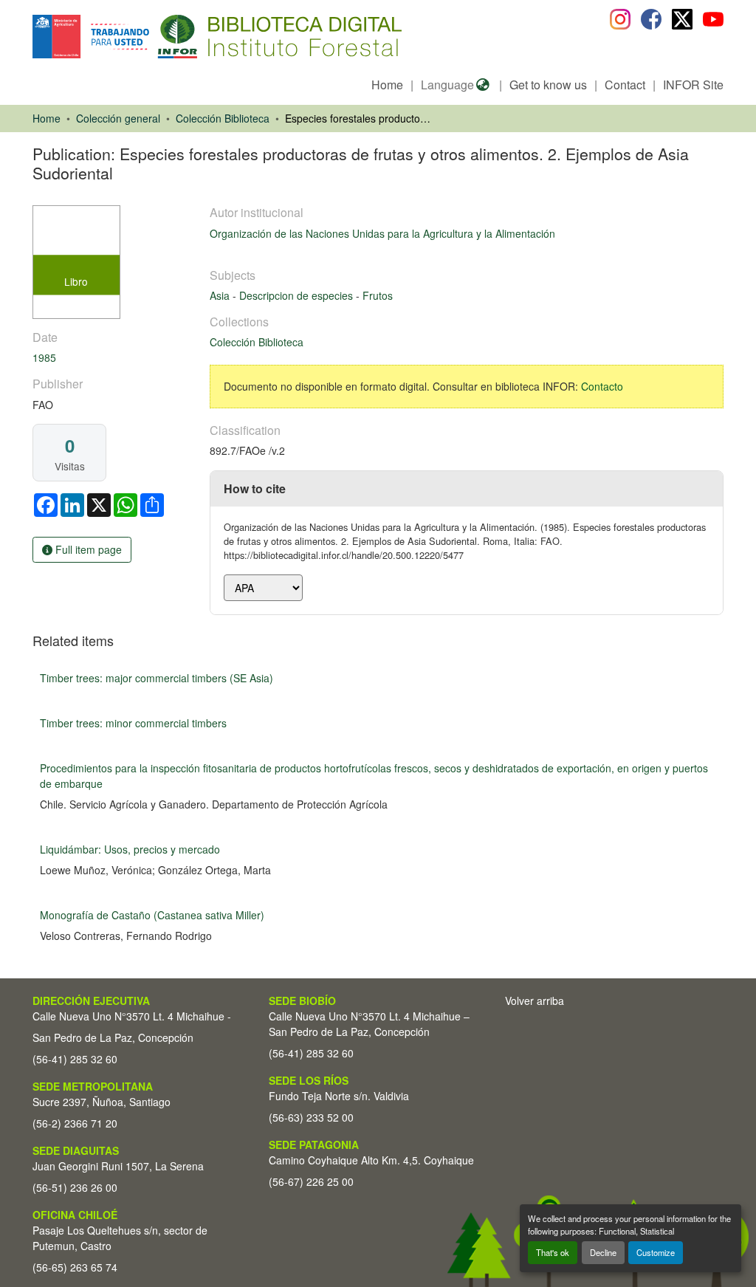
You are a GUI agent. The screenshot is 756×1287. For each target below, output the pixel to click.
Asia (221, 295)
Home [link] (46, 118)
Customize (655, 1252)
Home (387, 84)
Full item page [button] (87, 549)
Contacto (602, 386)
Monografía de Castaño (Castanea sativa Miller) (152, 914)
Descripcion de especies (297, 295)
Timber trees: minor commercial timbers (133, 722)
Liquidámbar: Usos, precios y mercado (130, 849)
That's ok (552, 1252)
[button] (153, 36)
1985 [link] (44, 357)
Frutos (377, 295)
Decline (603, 1252)
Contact (625, 84)
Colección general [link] (118, 118)
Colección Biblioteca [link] (222, 118)
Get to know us (548, 84)
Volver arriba (534, 1000)
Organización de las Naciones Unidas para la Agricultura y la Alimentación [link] (382, 233)
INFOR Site (693, 84)
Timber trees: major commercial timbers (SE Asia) (156, 677)
